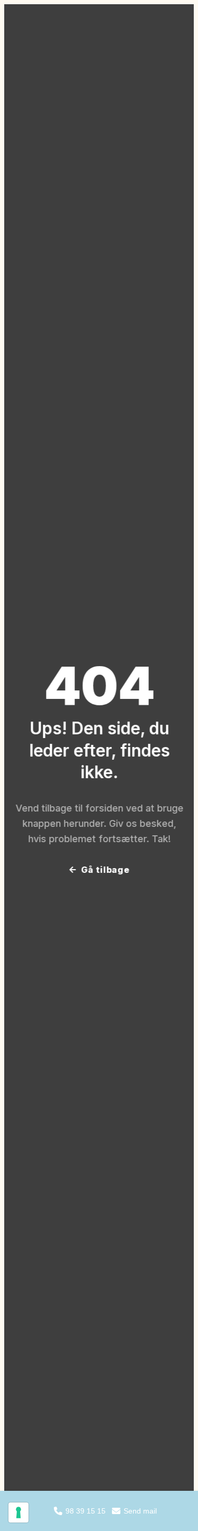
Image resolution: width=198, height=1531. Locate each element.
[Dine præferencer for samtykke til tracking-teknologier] (18, 1512)
